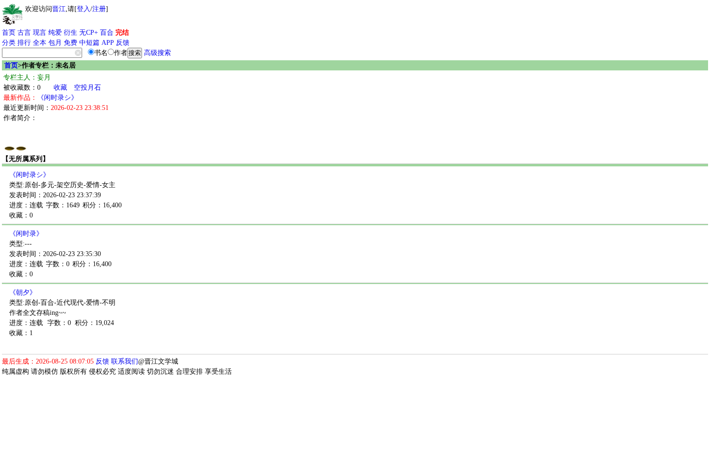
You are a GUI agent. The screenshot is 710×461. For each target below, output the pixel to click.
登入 (83, 9)
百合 (107, 32)
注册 (99, 9)
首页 (8, 32)
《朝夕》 (22, 292)
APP (107, 42)
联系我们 (124, 361)
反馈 (122, 42)
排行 (24, 42)
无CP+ (88, 32)
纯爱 (55, 32)
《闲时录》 (26, 233)
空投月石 (87, 87)
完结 (122, 32)
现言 (39, 32)
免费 (70, 42)
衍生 (70, 32)
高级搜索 (157, 52)
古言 (24, 32)
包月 (55, 42)
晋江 (59, 9)
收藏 (60, 87)
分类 (8, 42)
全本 (39, 42)
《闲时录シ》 (57, 97)
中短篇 (89, 42)
